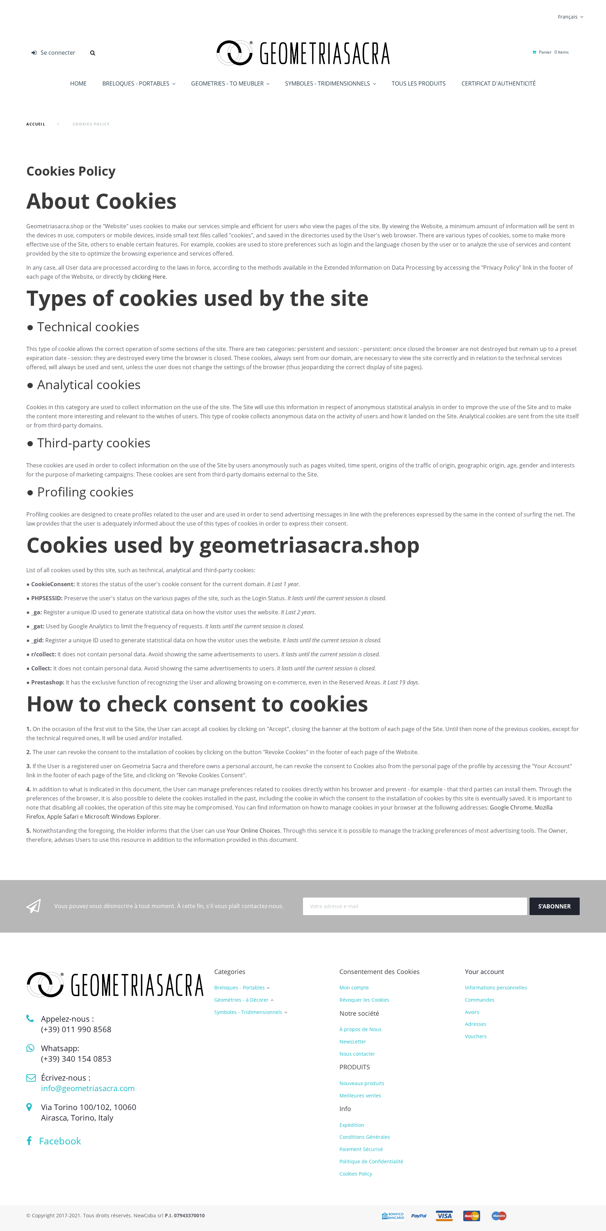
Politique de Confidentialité (371, 1161)
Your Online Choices (253, 830)
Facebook (56, 1140)
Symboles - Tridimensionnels (248, 1012)
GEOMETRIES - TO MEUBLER (228, 83)
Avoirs (472, 1012)
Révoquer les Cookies (364, 999)
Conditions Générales (364, 1137)
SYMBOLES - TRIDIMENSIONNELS (328, 83)
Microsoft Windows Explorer (122, 816)
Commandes (479, 999)
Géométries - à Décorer (241, 1000)
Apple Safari (63, 816)
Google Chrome (511, 807)
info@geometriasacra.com (88, 1088)
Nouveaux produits (361, 1083)
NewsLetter (352, 1041)
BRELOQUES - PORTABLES (136, 83)
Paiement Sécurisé (361, 1149)
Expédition (351, 1125)
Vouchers (476, 1036)
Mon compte (354, 987)
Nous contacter (357, 1053)
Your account (484, 971)
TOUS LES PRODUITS (419, 83)
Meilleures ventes (360, 1095)
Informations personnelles (496, 987)
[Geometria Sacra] (303, 52)
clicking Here (149, 276)
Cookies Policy (355, 1173)
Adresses (475, 1024)
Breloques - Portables (239, 988)
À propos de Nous (360, 1029)
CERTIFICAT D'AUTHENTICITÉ (499, 83)
